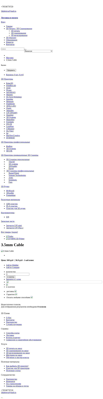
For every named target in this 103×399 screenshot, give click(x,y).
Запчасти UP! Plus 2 (14, 228)
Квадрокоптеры (7, 213)
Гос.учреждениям (13, 384)
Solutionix (13, 180)
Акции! (14, 232)
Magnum (9, 101)
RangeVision (14, 173)
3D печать (15, 31)
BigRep (9, 146)
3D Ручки (5, 186)
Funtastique (10, 195)
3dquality (10, 110)
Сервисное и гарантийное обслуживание (23, 340)
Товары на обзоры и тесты (17, 386)
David (11, 168)
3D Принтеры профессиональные (15, 142)
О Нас (8, 318)
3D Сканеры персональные (18, 159)
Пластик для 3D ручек (15, 208)
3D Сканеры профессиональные (20, 171)
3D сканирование (18, 33)
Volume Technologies (17, 175)
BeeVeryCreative (13, 135)
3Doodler (10, 193)
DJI (7, 217)
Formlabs (10, 122)
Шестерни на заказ (14, 355)
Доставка (10, 335)
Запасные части (7, 221)
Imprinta (9, 99)
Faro (10, 182)
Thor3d (12, 162)
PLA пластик (11, 206)
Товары (9, 26)
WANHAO (10, 92)
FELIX (9, 124)
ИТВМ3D (10, 138)
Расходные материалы (10, 199)
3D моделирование (19, 35)
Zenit (8, 88)
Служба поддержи (14, 324)
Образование (11, 40)
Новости (9, 42)
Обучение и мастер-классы (17, 357)
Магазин (9, 58)
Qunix (8, 108)
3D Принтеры (7, 79)
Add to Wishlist (12, 265)
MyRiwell (10, 191)
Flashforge (10, 104)
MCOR (9, 151)
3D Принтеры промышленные (14, 155)
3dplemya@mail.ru (8, 11)
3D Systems (11, 117)
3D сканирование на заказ (17, 351)
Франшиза (10, 381)
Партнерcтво (11, 322)
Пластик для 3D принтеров (17, 368)
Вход (3, 22)
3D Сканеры (33, 155)
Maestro (9, 95)
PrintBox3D (11, 85)
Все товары (6, 232)
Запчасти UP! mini (14, 225)
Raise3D (9, 83)
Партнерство (11, 379)
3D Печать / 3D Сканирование (19, 28)
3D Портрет (11, 38)
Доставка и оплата (9, 18)
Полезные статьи (13, 370)
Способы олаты (12, 333)
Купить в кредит (13, 337)
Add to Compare (12, 267)
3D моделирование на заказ (18, 353)
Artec (11, 178)
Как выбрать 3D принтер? (17, 366)
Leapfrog (10, 126)
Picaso (8, 90)
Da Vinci (9, 131)
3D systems (13, 164)
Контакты (10, 44)
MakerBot (10, 120)
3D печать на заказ (14, 348)
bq (7, 133)
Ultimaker (10, 129)
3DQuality (13, 166)
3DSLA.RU (11, 106)
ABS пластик (12, 204)
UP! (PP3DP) (11, 113)
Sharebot (9, 115)
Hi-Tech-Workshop (14, 97)
